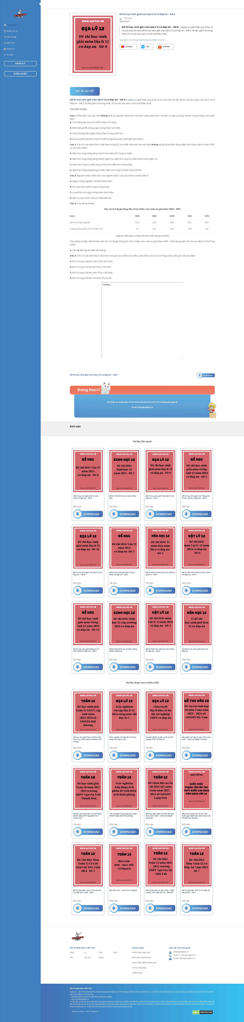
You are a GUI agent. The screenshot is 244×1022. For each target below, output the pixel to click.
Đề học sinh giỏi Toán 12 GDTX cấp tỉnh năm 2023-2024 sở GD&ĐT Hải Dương (87, 739)
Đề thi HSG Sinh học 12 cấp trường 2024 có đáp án (123, 650)
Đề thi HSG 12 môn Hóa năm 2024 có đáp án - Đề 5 (160, 574)
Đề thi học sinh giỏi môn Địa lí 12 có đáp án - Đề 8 (160, 497)
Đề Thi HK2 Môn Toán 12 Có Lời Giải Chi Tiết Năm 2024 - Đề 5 (87, 891)
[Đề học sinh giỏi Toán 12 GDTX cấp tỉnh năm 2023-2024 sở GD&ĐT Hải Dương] (88, 712)
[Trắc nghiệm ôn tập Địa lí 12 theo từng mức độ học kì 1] (124, 712)
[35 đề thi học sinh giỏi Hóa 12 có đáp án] (196, 624)
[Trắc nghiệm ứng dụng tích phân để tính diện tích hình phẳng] (124, 789)
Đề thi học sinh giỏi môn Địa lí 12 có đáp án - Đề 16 (87, 574)
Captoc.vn (132, 100)
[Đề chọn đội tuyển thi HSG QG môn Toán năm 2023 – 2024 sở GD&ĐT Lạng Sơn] (160, 789)
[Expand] (40, 4)
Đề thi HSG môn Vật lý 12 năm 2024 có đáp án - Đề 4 (160, 650)
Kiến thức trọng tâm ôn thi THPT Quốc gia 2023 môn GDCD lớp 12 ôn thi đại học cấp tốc (196, 816)
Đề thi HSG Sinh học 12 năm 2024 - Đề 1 (123, 497)
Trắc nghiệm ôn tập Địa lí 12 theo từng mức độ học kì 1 (122, 738)
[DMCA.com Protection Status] (203, 1012)
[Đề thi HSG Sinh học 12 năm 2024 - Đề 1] (124, 471)
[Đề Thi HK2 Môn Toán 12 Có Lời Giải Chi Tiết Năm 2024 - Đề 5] (88, 865)
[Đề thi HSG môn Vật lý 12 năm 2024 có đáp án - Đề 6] (196, 548)
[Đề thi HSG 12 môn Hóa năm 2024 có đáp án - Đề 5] (160, 548)
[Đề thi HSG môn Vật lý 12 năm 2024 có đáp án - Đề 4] (160, 624)
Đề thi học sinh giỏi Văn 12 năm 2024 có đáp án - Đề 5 (122, 574)
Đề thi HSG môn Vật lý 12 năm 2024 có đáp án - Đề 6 (196, 574)
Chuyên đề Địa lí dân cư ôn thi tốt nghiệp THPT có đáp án (159, 738)
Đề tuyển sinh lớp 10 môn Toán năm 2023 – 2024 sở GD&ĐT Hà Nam (196, 738)
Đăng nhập (20, 74)
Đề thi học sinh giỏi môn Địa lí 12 (88, 100)
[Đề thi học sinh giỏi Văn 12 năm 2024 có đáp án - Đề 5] (124, 548)
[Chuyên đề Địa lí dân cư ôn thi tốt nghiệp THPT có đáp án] (160, 712)
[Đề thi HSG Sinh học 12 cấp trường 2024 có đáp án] (124, 624)
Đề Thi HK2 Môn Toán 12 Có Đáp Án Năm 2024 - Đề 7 (196, 891)
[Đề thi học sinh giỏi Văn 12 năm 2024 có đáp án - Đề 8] (88, 471)
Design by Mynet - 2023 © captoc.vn (85, 1011)
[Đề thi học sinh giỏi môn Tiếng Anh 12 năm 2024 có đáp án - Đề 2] (196, 471)
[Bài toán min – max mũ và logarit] (124, 865)
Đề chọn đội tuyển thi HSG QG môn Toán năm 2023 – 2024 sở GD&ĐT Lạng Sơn (160, 816)
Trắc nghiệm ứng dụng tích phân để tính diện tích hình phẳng (123, 815)
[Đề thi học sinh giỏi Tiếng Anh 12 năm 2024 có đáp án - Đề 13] (88, 624)
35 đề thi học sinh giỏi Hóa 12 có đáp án (195, 650)
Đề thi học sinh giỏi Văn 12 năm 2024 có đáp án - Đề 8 (86, 497)
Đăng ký (20, 63)
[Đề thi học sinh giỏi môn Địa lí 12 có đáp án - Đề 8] (206, 375)
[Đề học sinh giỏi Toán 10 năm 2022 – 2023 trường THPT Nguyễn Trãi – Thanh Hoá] (88, 789)
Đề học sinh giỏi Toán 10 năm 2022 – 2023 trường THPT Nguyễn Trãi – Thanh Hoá (88, 816)
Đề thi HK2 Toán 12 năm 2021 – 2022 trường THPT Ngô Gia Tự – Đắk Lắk (160, 891)
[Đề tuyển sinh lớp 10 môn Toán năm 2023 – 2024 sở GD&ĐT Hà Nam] (196, 712)
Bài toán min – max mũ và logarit (123, 890)
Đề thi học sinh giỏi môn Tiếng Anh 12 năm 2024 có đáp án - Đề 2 (196, 497)
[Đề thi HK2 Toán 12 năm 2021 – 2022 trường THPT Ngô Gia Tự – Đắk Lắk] (160, 865)
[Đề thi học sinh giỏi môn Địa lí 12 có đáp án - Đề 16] (88, 548)
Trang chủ (11, 25)
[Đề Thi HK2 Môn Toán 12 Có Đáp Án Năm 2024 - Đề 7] (196, 865)
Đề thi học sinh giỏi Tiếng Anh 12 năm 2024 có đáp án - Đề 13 (86, 650)
